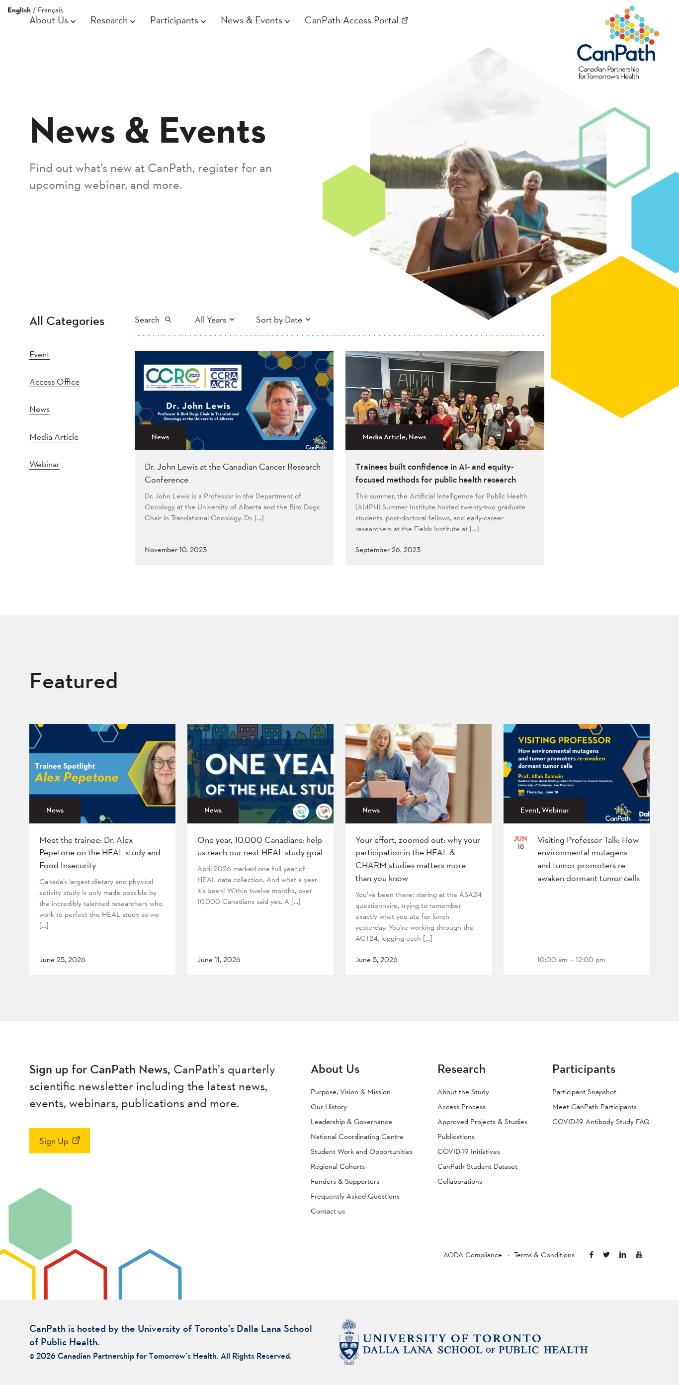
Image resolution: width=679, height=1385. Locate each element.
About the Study (463, 1091)
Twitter (606, 1254)
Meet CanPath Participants (594, 1106)
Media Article (54, 436)
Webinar (44, 464)
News (39, 408)
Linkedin (622, 1254)
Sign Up (54, 1140)
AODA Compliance (472, 1254)
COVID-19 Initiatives (468, 1151)
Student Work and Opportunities (362, 1151)
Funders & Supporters (345, 1181)
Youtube (639, 1254)
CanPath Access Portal (352, 19)
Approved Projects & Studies (482, 1121)
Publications (456, 1136)
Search (147, 319)
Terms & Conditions (544, 1254)
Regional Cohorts (338, 1166)
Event (39, 354)
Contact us (328, 1211)
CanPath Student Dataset (477, 1166)
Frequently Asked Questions (355, 1196)
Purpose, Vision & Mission (351, 1091)
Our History (329, 1106)
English (19, 10)
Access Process (461, 1106)
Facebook (592, 1254)
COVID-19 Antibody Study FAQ (601, 1121)
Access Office (54, 381)
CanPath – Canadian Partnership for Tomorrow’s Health (618, 40)
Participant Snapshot (584, 1091)
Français (50, 9)
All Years (210, 319)
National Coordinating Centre (357, 1136)
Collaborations (459, 1181)
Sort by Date (279, 319)
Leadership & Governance (351, 1121)
